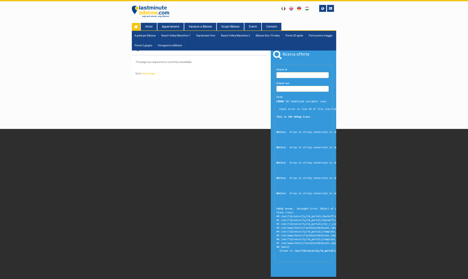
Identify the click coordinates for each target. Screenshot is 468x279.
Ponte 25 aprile (294, 35)
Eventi (253, 26)
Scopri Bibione (230, 26)
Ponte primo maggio (321, 35)
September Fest (205, 35)
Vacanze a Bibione (200, 26)
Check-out (282, 83)
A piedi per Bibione (145, 35)
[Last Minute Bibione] (136, 26)
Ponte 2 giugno (143, 45)
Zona (279, 97)
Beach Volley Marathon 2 (235, 35)
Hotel (148, 26)
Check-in (281, 69)
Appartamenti (170, 26)
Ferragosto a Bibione (170, 45)
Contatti (271, 26)
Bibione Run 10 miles (268, 35)
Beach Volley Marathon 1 (175, 35)
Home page (148, 73)
